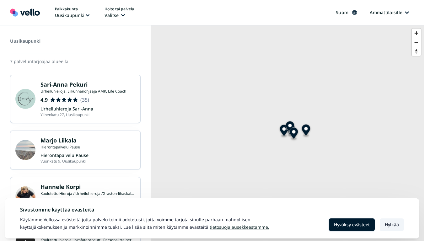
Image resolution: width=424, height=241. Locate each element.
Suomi (343, 12)
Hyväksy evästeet (352, 225)
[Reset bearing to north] (416, 51)
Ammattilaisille (386, 12)
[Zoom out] (416, 42)
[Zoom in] (416, 33)
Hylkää (392, 225)
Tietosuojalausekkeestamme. (239, 227)
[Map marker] (284, 131)
